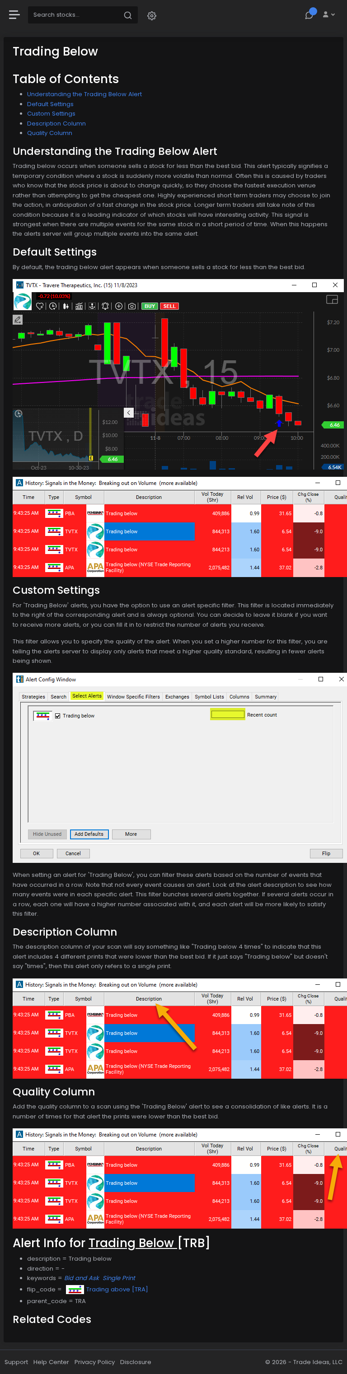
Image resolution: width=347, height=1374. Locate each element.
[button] (152, 15)
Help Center (51, 1362)
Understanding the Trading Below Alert (84, 94)
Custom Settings (51, 113)
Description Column (56, 123)
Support (16, 1362)
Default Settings (50, 104)
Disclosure (135, 1362)
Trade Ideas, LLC (317, 1362)
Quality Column (49, 133)
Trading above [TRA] (117, 1289)
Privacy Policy (95, 1362)
